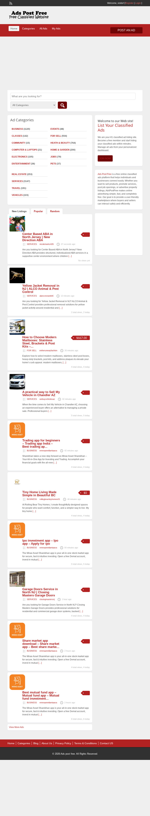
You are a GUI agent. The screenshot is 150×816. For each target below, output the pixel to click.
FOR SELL (55, 136)
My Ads (56, 28)
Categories (28, 28)
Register (129, 3)
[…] (70, 256)
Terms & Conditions (85, 743)
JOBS (53, 156)
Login (138, 3)
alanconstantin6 (46, 296)
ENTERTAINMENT (21, 163)
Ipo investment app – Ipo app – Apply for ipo (40, 542)
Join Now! (105, 158)
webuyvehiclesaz (47, 399)
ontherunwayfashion (48, 350)
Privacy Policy (63, 743)
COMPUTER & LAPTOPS (24, 150)
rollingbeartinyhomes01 (50, 499)
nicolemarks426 (47, 244)
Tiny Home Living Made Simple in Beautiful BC (39, 493)
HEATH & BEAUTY (60, 143)
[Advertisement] (75, 62)
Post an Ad (126, 30)
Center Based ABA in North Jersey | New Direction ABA (37, 237)
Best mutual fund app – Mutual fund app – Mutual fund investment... (40, 695)
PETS (53, 163)
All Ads (43, 28)
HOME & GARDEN (60, 150)
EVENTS (54, 129)
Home (13, 28)
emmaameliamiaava (48, 450)
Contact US (106, 743)
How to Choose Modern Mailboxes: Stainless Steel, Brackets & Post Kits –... (39, 341)
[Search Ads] (62, 105)
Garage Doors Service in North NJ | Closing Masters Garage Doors (40, 592)
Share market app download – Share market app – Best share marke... (40, 644)
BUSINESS (32, 450)
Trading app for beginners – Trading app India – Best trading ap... (41, 443)
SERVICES (32, 244)
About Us (47, 743)
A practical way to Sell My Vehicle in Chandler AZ (41, 393)
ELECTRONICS (19, 156)
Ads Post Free (105, 174)
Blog (35, 743)
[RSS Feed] (10, 2)
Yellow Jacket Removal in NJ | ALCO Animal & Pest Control (40, 289)
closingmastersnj (47, 599)
